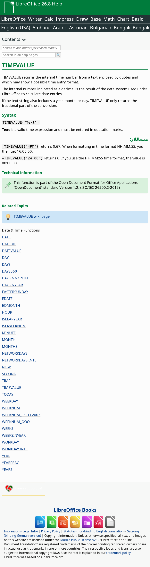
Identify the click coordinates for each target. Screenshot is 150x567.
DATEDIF (9, 243)
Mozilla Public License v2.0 (79, 540)
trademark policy (118, 553)
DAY (5, 257)
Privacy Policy (50, 531)
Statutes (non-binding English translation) (94, 531)
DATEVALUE (11, 250)
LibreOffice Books (75, 509)
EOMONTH (11, 305)
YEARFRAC (10, 462)
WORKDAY (10, 442)
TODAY (7, 394)
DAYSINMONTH (15, 277)
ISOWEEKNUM (14, 325)
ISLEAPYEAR (12, 319)
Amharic (41, 27)
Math (109, 19)
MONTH (8, 339)
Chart (123, 19)
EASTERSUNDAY (15, 291)
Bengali (122, 27)
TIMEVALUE (11, 387)
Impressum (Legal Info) (21, 531)
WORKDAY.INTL (15, 448)
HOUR (7, 312)
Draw (82, 19)
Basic (137, 19)
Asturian (78, 27)
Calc (48, 19)
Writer (35, 19)
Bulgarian (100, 27)
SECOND (9, 373)
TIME (6, 380)
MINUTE (9, 332)
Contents (11, 39)
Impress (65, 19)
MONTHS (9, 346)
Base (95, 19)
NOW (6, 366)
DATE (6, 236)
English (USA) (15, 27)
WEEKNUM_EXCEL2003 (21, 414)
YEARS (7, 469)
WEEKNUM (11, 407)
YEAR (6, 455)
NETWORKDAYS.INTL (19, 360)
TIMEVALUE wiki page (32, 216)
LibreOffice (13, 19)
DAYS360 (9, 271)
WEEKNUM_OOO (16, 421)
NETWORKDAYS (15, 353)
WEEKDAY (10, 401)
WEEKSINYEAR (14, 435)
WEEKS (7, 428)
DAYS (6, 264)
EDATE (7, 298)
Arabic (60, 27)
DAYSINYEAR (12, 284)
